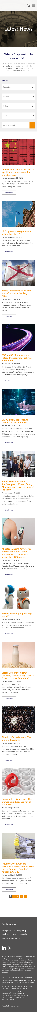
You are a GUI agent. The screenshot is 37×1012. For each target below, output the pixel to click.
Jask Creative (15, 1006)
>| (25, 896)
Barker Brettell (11, 5)
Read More (9, 192)
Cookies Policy (6, 995)
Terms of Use (24, 988)
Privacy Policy (17, 994)
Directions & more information (12, 938)
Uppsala (23, 934)
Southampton (18, 930)
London (15, 934)
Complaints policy (8, 999)
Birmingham (6, 930)
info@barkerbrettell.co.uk (16, 992)
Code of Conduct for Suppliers (12, 997)
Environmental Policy (21, 995)
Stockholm (6, 934)
